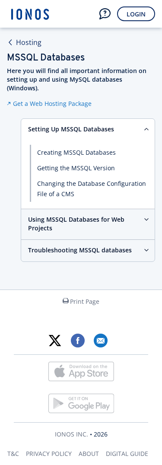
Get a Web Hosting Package (52, 103)
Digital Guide (127, 453)
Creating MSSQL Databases (76, 152)
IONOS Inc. (71, 434)
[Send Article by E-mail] (100, 340)
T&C (13, 453)
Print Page (84, 301)
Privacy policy (49, 453)
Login (136, 14)
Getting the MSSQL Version (76, 168)
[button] (105, 14)
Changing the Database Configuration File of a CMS (91, 188)
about (89, 453)
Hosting (28, 42)
